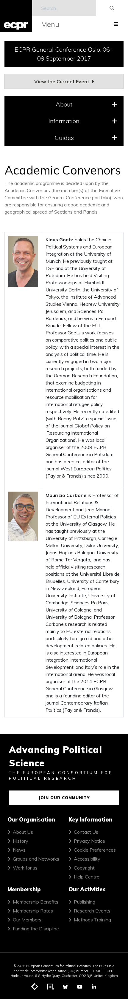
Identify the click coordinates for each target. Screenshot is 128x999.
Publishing (84, 902)
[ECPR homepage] (16, 16)
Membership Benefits (35, 902)
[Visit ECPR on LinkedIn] (94, 987)
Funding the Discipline (36, 929)
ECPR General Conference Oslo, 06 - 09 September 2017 (64, 54)
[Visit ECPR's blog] (35, 987)
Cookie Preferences (95, 850)
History (20, 841)
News (19, 850)
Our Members (27, 920)
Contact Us (86, 832)
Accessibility (87, 859)
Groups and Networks (36, 859)
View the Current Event (62, 81)
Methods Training (92, 920)
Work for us (25, 868)
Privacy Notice (89, 841)
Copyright (84, 868)
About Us (23, 832)
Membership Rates (33, 911)
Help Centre (86, 877)
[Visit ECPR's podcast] (50, 987)
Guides (64, 137)
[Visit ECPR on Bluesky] (65, 987)
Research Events (92, 911)
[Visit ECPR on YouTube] (79, 987)
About (64, 104)
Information (64, 121)
